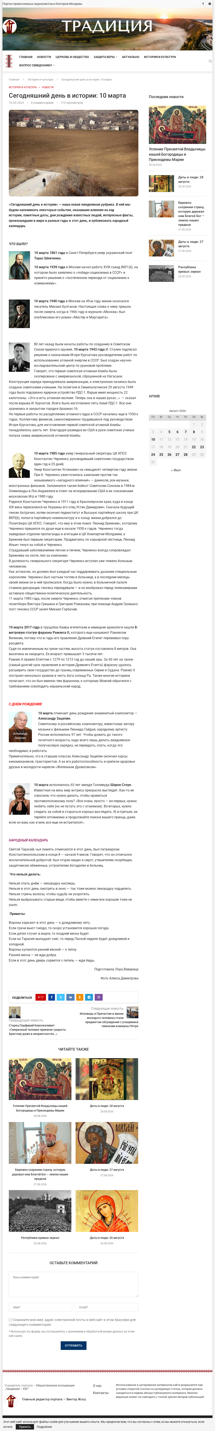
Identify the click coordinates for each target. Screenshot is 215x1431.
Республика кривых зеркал (40, 1237)
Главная (25, 57)
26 (169, 455)
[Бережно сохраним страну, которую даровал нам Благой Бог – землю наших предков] (40, 1143)
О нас (97, 1386)
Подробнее (44, 1426)
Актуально (130, 57)
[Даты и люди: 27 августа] (107, 1143)
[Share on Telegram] (89, 997)
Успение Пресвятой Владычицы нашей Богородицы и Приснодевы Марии (177, 154)
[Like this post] (42, 997)
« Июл (176, 470)
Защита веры (104, 57)
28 (185, 455)
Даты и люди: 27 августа (107, 1169)
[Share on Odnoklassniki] (79, 997)
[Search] (210, 61)
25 (161, 455)
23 (202, 447)
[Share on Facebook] (51, 997)
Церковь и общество (72, 57)
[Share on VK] (70, 997)
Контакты (101, 1393)
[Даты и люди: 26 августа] (107, 1211)
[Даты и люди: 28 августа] (107, 1079)
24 (153, 455)
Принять (25, 1426)
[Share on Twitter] (61, 997)
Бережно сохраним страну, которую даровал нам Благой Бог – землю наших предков (40, 1174)
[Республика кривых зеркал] (40, 1211)
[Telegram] (209, 4)
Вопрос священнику (35, 65)
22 (194, 447)
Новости (44, 57)
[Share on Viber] (99, 997)
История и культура (160, 57)
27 (177, 455)
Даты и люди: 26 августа (107, 1237)
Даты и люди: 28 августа (107, 1106)
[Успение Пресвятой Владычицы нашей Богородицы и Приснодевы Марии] (40, 1079)
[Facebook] (203, 4)
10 (153, 440)
